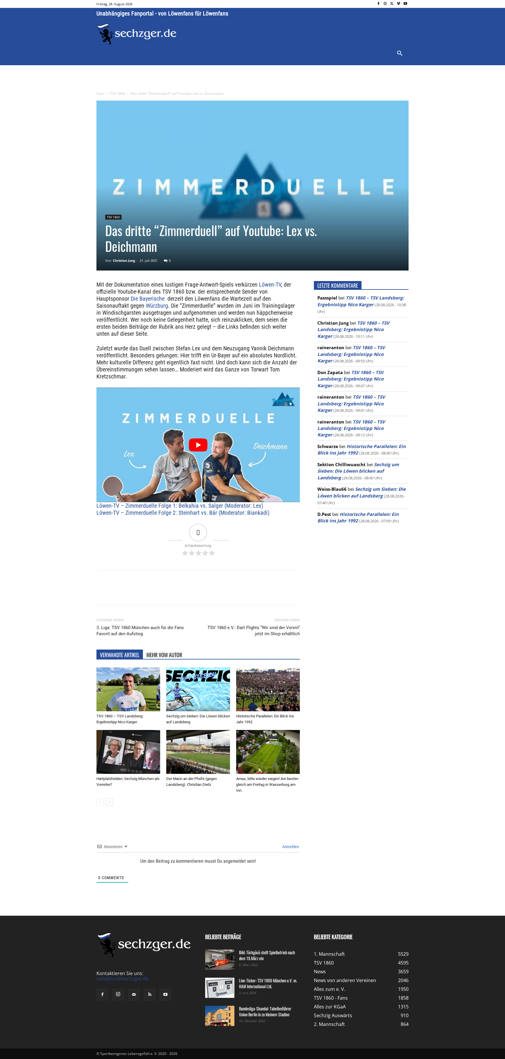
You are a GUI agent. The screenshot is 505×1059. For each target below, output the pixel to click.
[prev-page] (100, 802)
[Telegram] (192, 593)
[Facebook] (378, 4)
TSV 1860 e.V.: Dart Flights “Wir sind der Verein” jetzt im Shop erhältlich (253, 630)
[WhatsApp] (165, 593)
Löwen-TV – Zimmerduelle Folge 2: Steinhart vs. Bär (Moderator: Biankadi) (182, 512)
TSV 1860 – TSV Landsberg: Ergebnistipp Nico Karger (353, 329)
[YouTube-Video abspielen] (198, 445)
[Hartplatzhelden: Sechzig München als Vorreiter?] (128, 752)
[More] (205, 593)
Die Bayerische (148, 298)
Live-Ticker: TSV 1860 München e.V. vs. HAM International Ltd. (268, 983)
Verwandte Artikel (119, 655)
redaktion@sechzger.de (122, 978)
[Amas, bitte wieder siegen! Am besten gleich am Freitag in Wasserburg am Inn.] (268, 752)
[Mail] (134, 995)
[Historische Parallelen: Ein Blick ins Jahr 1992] (268, 689)
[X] (392, 4)
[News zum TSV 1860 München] (136, 34)
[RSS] (149, 995)
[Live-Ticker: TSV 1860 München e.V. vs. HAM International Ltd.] (219, 988)
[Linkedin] (178, 593)
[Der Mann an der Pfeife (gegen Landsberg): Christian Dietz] (198, 752)
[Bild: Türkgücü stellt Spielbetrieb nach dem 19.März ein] (219, 960)
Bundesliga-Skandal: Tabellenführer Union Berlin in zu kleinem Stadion (265, 1011)
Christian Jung (124, 260)
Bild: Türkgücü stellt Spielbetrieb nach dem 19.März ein (267, 955)
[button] (400, 53)
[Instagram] (385, 4)
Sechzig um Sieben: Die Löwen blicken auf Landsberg (358, 471)
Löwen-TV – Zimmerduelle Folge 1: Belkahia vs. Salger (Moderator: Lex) (179, 505)
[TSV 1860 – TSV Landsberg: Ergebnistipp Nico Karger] (128, 689)
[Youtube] (405, 4)
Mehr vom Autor (164, 655)
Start (100, 93)
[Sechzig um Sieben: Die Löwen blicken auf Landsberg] (198, 689)
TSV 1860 (117, 93)
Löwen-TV (270, 284)
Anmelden (290, 846)
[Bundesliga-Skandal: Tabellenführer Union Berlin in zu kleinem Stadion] (219, 1016)
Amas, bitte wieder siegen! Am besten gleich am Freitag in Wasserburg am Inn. (267, 784)
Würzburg (157, 305)
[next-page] (109, 802)
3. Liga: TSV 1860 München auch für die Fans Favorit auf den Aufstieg (140, 630)
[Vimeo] (398, 4)
